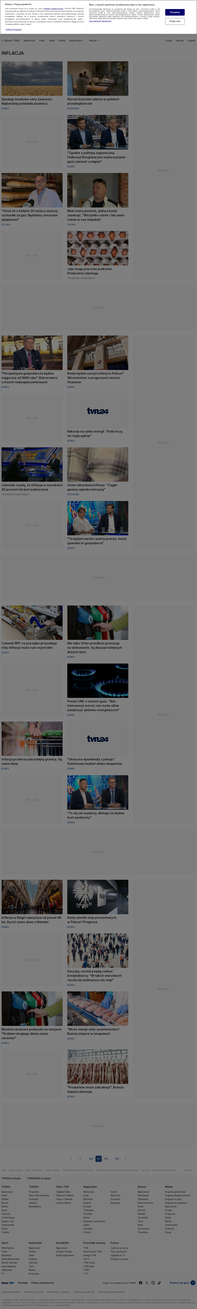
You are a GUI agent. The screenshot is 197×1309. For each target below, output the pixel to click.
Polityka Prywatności (13, 29)
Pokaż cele (175, 21)
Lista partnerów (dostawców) (100, 21)
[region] (98, 17)
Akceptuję (175, 12)
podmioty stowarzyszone (53, 9)
